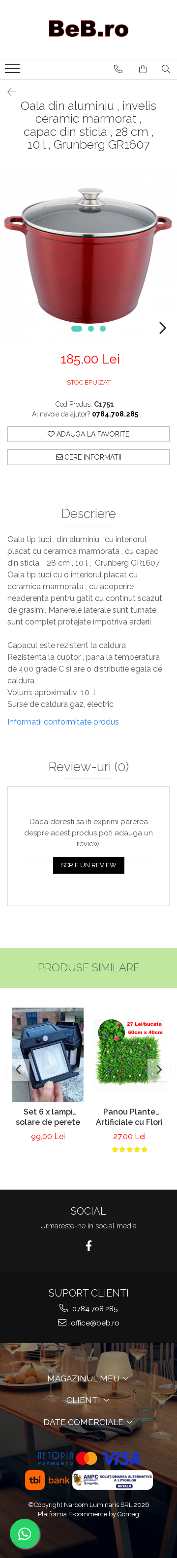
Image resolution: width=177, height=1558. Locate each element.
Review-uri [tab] (88, 767)
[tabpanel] (88, 254)
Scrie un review (89, 865)
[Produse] (13, 71)
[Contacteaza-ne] (118, 69)
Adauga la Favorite (92, 434)
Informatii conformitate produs (63, 722)
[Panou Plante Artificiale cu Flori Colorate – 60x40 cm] (129, 1055)
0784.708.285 (94, 1308)
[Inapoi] (7, 92)
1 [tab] (77, 328)
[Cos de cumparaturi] (142, 69)
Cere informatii (92, 457)
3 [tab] (102, 328)
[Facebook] (88, 1245)
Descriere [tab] (88, 514)
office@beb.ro (94, 1323)
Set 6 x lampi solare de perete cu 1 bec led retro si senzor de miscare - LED (48, 1118)
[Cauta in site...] (166, 69)
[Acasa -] (88, 29)
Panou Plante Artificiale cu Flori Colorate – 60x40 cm (129, 1118)
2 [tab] (91, 328)
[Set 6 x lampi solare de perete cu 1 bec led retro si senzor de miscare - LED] (48, 1055)
